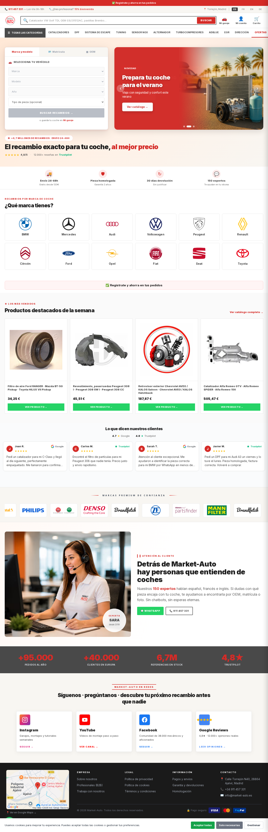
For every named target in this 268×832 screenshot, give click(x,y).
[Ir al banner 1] (184, 126)
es (234, 9)
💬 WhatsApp (150, 610)
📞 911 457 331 (179, 610)
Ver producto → (36, 407)
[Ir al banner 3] (192, 126)
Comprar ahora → (139, 95)
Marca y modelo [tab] (22, 51)
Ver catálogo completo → (246, 312)
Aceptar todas (203, 825)
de (260, 9)
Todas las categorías (25, 32)
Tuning (121, 32)
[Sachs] (128, 510)
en (251, 9)
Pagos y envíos (182, 779)
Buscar (206, 20)
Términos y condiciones (140, 791)
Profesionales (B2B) (90, 785)
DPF (77, 32)
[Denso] (67, 510)
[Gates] (97, 510)
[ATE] (220, 510)
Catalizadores (58, 32)
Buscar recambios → (56, 112)
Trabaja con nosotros (91, 791)
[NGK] (36, 510)
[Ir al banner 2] (187, 126)
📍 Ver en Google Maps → (21, 812)
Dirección (242, 32)
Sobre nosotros (87, 779)
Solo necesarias (229, 825)
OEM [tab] (90, 51)
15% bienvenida (84, 9)
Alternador (161, 32)
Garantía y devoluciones (188, 785)
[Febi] (158, 510)
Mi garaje (68, 120)
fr (243, 9)
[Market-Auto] (10, 20)
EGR (226, 32)
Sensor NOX (140, 32)
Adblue (214, 32)
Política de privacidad (139, 779)
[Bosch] (250, 510)
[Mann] (189, 510)
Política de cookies (137, 785)
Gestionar (253, 825)
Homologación (181, 791)
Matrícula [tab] (56, 51)
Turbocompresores (189, 32)
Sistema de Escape (97, 32)
